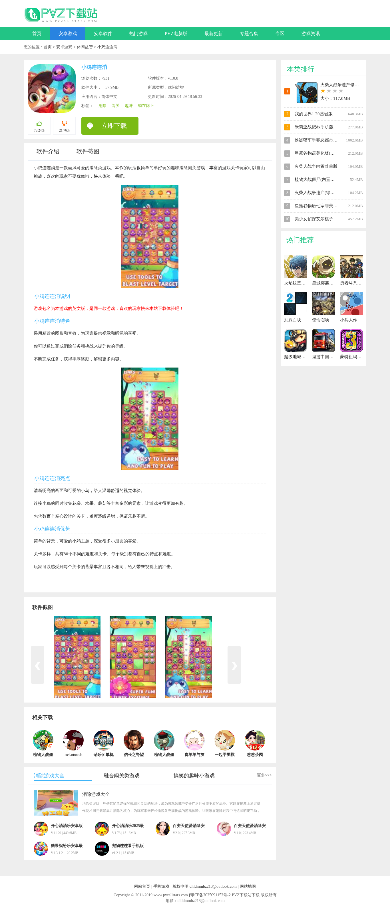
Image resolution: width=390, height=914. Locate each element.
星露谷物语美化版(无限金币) (322, 153)
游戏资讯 (310, 33)
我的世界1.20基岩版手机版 (320, 114)
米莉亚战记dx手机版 (314, 127)
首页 (36, 33)
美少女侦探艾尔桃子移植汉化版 (325, 219)
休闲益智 (85, 47)
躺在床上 (146, 106)
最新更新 (213, 33)
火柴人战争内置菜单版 (316, 166)
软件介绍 (48, 151)
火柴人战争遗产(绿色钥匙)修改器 (326, 192)
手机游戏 (161, 886)
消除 (102, 106)
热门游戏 (138, 33)
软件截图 (88, 151)
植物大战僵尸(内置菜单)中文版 (324, 179)
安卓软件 (103, 33)
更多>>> (264, 775)
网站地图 (248, 886)
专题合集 (249, 33)
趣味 (129, 106)
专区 (279, 33)
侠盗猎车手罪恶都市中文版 (320, 140)
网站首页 (142, 886)
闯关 (116, 106)
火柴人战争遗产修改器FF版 (346, 84)
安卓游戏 (68, 33)
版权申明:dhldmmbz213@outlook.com (204, 886)
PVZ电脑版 (176, 33)
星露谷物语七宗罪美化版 (318, 205)
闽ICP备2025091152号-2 (210, 895)
